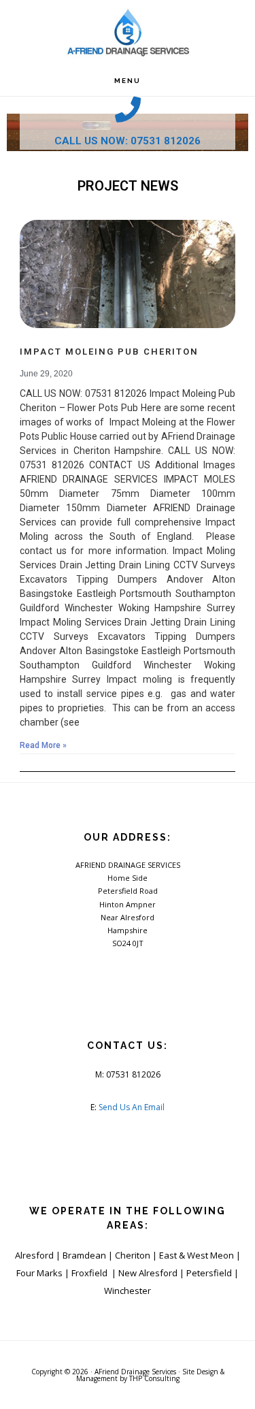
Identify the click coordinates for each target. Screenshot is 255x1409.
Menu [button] (127, 80)
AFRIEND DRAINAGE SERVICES (128, 33)
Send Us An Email (132, 1107)
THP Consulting (154, 1378)
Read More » (43, 745)
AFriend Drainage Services (135, 1371)
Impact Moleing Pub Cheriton (109, 351)
